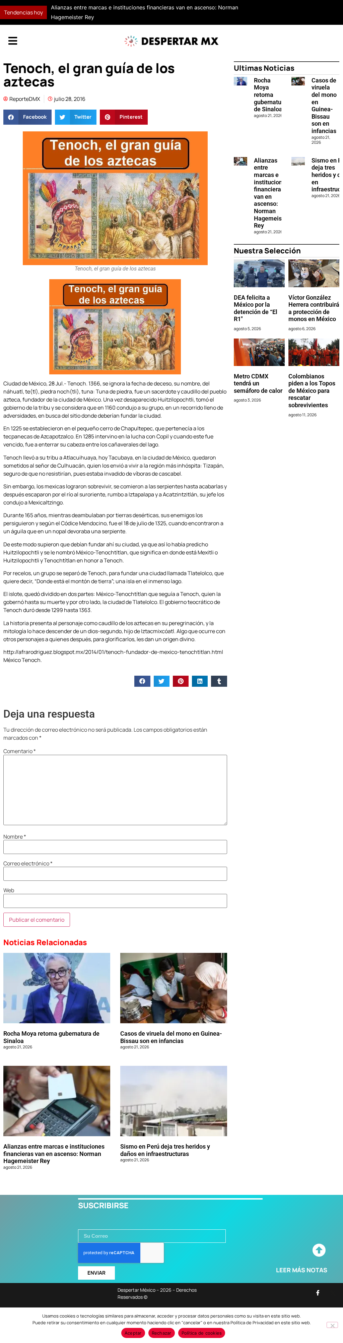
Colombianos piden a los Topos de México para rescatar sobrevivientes (311, 391)
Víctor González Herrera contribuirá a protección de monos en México (313, 308)
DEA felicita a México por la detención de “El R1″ (255, 308)
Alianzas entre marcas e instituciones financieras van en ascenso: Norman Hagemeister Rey (54, 1153)
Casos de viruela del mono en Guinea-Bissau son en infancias (171, 1037)
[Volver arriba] (319, 1250)
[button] (250, 12)
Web (8, 890)
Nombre (14, 836)
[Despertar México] (171, 41)
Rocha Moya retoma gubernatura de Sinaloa (270, 95)
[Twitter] (333, 1293)
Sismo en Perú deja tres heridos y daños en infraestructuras (165, 1150)
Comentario (19, 751)
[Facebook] (318, 1293)
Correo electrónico (28, 863)
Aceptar (133, 1333)
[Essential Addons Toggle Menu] (12, 41)
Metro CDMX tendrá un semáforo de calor (258, 383)
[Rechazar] (332, 1325)
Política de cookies (202, 1333)
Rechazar (162, 1333)
